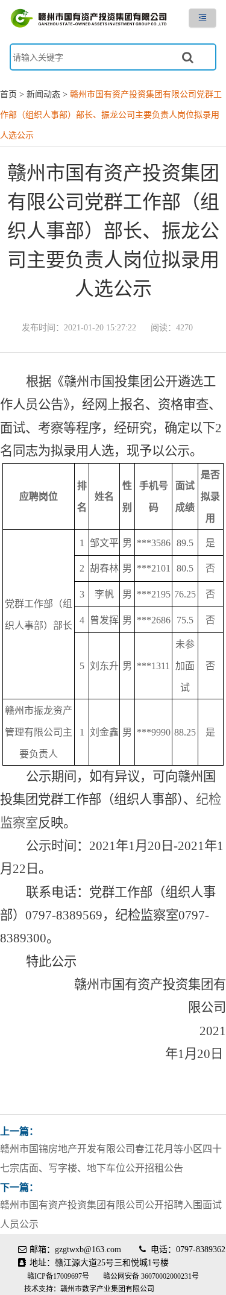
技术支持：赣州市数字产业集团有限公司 (89, 1289)
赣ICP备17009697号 (59, 1276)
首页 (8, 94)
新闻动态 (43, 94)
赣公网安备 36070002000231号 (151, 1276)
